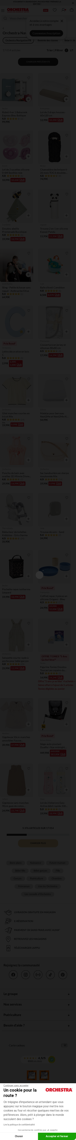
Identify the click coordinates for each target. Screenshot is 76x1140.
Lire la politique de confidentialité (19, 1124)
